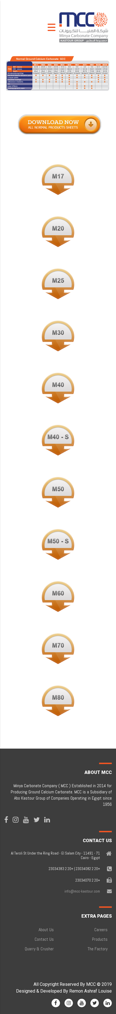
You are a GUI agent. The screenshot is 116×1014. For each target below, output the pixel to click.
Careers (101, 930)
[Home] (83, 27)
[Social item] (6, 820)
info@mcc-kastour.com (82, 891)
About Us (46, 930)
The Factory (98, 949)
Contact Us (44, 939)
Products (100, 939)
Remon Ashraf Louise (90, 991)
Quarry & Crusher (39, 949)
